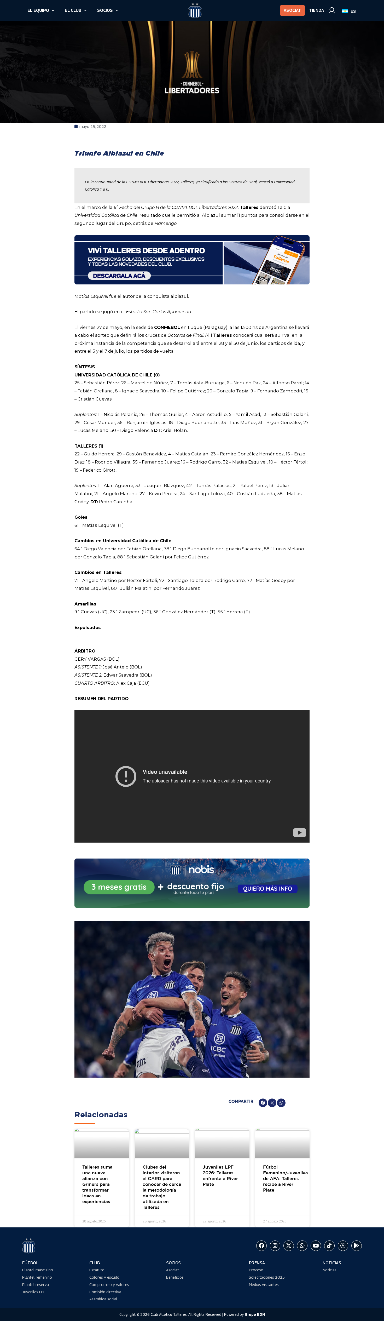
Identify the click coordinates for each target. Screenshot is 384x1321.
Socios (105, 10)
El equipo (38, 10)
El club (73, 10)
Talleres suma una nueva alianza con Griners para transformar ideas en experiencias (97, 1184)
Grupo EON (255, 1314)
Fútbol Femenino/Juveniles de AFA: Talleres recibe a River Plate (285, 1178)
